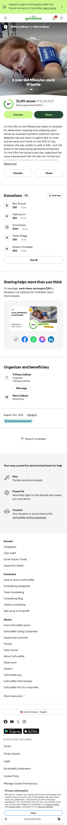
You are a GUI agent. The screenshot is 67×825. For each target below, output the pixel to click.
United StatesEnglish (35, 712)
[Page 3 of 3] (36, 89)
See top (56, 195)
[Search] (5, 18)
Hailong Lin (18, 214)
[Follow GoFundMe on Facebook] (5, 722)
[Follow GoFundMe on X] (18, 722)
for (29, 26)
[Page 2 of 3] (34, 89)
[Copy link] (16, 339)
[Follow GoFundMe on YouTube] (12, 722)
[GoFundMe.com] (33, 18)
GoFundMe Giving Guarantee (29, 517)
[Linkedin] (51, 339)
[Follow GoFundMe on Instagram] (24, 722)
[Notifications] (54, 18)
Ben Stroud (19, 203)
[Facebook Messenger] (42, 339)
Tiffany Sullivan (21, 374)
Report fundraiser (35, 438)
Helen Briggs (19, 235)
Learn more (49, 8)
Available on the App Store (31, 731)
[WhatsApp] (33, 339)
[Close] (62, 6)
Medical (31, 415)
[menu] (61, 18)
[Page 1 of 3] (31, 89)
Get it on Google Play (13, 731)
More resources (13, 696)
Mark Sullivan (20, 395)
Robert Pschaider (22, 247)
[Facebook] (25, 339)
